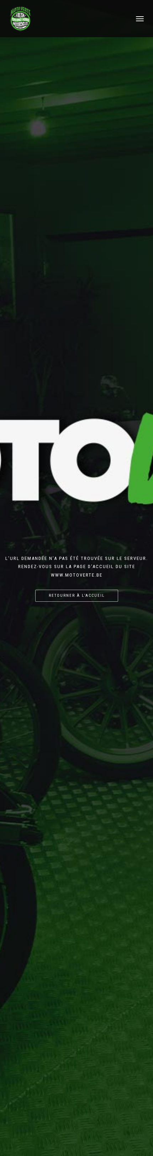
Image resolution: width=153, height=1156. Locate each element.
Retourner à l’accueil (77, 595)
